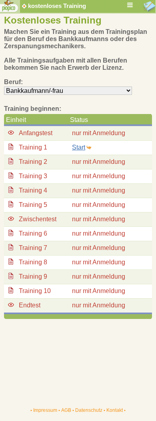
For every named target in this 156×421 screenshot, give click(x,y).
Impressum (45, 410)
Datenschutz (88, 410)
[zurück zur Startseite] (9, 10)
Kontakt (114, 410)
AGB (66, 410)
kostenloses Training (52, 6)
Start (78, 147)
